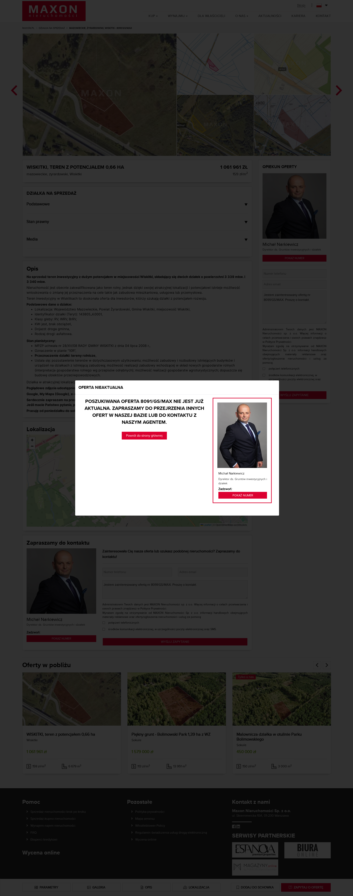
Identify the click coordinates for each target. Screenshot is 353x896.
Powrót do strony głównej (144, 435)
